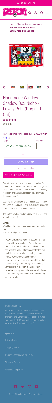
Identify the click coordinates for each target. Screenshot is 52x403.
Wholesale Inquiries (14, 369)
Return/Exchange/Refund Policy (19, 355)
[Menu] (47, 13)
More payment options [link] (26, 168)
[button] (10, 120)
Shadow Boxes (23, 24)
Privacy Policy (11, 340)
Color (6, 141)
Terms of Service (12, 362)
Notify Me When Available (18, 175)
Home (13, 24)
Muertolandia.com (21, 394)
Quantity (39, 141)
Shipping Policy (12, 347)
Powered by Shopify (36, 394)
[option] (13, 87)
